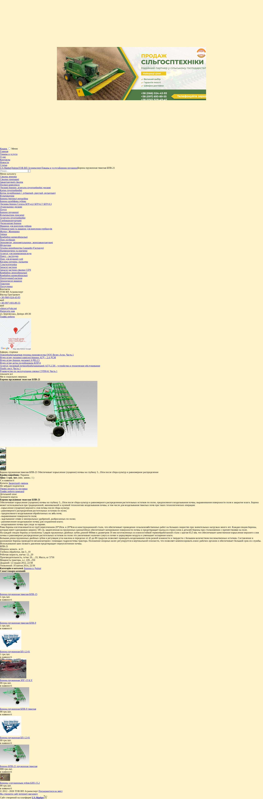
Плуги (3, 209)
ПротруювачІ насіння (11, 278)
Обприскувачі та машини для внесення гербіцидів (26, 228)
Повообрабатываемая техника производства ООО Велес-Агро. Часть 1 (37, 354)
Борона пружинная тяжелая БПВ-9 (18, 623)
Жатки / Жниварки (10, 231)
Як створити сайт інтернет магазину (19, 794)
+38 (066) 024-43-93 (10, 297)
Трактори (5, 283)
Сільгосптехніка (8, 264)
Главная (4, 151)
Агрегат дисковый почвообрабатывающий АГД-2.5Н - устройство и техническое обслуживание (50, 365)
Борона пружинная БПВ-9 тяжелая (18, 709)
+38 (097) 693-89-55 (10, 303)
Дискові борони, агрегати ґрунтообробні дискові (25, 187)
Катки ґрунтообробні (11, 190)
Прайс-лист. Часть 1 (10, 368)
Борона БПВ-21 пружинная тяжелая (18, 766)
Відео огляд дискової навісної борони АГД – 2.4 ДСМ (28, 357)
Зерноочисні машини (11, 281)
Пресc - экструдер (9, 256)
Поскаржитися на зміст (51, 791)
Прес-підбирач (7, 239)
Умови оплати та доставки (14, 488)
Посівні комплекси (10, 185)
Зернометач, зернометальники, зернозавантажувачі (26, 242)
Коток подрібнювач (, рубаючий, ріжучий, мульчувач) (28, 193)
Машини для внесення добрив (16, 226)
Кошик (4, 148)
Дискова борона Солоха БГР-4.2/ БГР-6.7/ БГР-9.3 (26, 204)
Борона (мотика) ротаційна (14, 198)
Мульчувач (5, 245)
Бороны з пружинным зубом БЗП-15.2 (20, 783)
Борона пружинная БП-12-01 (15, 651)
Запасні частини (8, 267)
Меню (14, 148)
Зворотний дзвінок (18, 483)
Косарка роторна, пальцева (14, 261)
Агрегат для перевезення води (16, 253)
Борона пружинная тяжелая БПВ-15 (18, 594)
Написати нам (7, 311)
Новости (4, 162)
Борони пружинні (9, 212)
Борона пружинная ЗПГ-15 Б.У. (16, 680)
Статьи (3, 165)
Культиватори (7, 195)
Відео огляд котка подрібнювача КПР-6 (20, 363)
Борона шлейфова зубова (13, 201)
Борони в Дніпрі (32, 568)
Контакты (5, 159)
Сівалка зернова (8, 176)
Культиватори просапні (12, 215)
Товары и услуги (9, 154)
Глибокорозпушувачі (10, 220)
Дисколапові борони (10, 223)
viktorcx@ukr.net (8, 308)
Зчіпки (3, 234)
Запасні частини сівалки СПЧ (15, 270)
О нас (3, 157)
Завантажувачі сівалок (11, 182)
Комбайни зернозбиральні (13, 272)
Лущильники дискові (11, 206)
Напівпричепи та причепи (13, 250)
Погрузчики (6, 286)
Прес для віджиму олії (11, 259)
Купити (4, 483)
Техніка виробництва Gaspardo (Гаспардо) (22, 248)
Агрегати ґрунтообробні (12, 217)
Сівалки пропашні (9, 179)
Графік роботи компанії (12, 491)
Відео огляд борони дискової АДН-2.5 (20, 360)
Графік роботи (7, 316)
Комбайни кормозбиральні (14, 237)
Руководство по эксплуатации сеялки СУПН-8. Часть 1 (28, 371)
